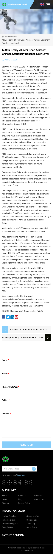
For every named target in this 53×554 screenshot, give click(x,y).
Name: (5, 360)
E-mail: (5, 373)
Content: (6, 414)
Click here (21, 475)
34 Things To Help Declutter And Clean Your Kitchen (20, 337)
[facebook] (4, 482)
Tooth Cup (30, 524)
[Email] (34, 469)
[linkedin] (9, 482)
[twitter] (15, 482)
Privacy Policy (24, 503)
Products (38, 495)
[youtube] (20, 482)
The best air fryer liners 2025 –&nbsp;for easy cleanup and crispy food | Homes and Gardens (33, 329)
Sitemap (5, 503)
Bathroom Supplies (10, 524)
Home (7, 37)
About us (22, 495)
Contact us (39, 499)
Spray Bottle (31, 527)
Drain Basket (7, 527)
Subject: (6, 400)
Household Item (8, 520)
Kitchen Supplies (9, 516)
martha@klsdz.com (26, 550)
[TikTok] (31, 482)
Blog (20, 499)
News (4, 499)
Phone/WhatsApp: (10, 387)
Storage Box (31, 520)
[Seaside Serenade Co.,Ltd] (15, 459)
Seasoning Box (32, 516)
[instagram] (26, 482)
